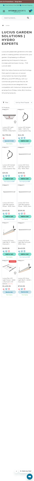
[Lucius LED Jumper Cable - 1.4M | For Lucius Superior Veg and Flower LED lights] (24, 117)
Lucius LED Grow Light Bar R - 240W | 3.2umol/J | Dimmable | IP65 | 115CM (24, 282)
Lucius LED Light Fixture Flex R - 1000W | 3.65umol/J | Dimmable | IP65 (9, 129)
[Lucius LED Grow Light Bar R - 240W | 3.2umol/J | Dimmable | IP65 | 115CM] (24, 269)
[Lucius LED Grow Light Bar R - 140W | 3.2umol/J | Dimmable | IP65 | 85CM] (9, 231)
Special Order (9, 141)
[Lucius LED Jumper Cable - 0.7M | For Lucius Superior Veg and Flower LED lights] (9, 155)
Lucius (7, 25)
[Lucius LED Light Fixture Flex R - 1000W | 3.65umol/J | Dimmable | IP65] (9, 117)
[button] (30, 11)
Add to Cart (25, 141)
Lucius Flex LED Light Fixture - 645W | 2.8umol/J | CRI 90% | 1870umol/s (9, 281)
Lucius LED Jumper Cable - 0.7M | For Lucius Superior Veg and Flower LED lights (9, 168)
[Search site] (28, 17)
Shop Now (17, 1)
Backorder (24, 292)
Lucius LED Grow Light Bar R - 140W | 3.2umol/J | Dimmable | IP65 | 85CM (9, 244)
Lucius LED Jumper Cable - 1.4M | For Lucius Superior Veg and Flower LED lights (24, 130)
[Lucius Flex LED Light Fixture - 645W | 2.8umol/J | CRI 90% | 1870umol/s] (9, 269)
